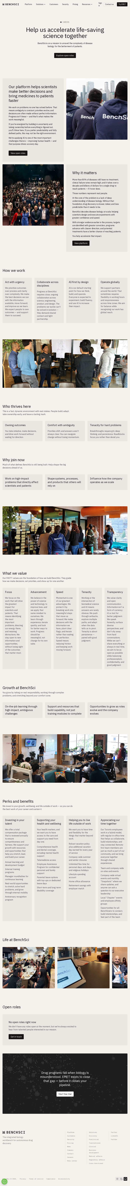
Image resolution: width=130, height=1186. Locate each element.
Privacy (23, 1179)
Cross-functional (96, 1163)
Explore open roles (65, 55)
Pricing (70, 1143)
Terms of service (36, 1179)
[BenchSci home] (11, 4)
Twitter (114, 1132)
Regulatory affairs (97, 1160)
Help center (72, 1161)
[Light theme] (117, 1179)
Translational (95, 1143)
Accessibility (64, 1179)
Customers (71, 1136)
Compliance (50, 1179)
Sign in (100, 4)
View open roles (18, 153)
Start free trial (65, 1094)
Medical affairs (95, 1156)
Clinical (92, 1146)
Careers (70, 1157)
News (69, 1146)
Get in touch (16, 1036)
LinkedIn (114, 1136)
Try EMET (122, 4)
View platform (80, 243)
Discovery (93, 1136)
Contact (70, 1154)
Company (70, 1150)
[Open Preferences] (4, 1181)
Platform (70, 1132)
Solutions (93, 1132)
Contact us (109, 4)
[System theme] (125, 1179)
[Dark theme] (121, 1179)
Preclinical (94, 1139)
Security (70, 1139)
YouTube (114, 1139)
